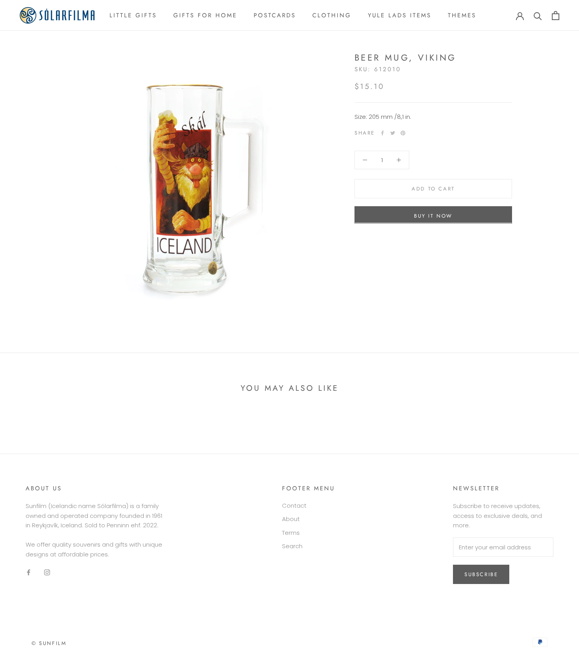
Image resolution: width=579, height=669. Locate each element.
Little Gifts (133, 15)
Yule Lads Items (399, 15)
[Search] (538, 15)
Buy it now (433, 215)
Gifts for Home (205, 15)
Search (292, 546)
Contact (294, 505)
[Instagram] (47, 572)
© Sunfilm (49, 643)
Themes (462, 15)
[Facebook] (382, 133)
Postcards (275, 15)
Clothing (331, 15)
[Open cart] (555, 15)
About (291, 519)
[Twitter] (392, 133)
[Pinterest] (403, 133)
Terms (291, 533)
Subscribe (481, 574)
